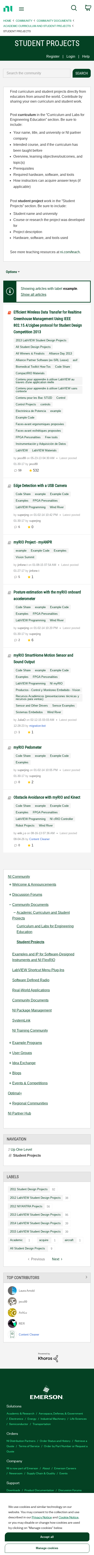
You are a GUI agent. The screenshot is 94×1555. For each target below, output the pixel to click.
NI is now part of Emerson (22, 1468)
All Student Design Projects (27, 1248)
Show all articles (33, 294)
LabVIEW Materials (44, 450)
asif (75, 360)
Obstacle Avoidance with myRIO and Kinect (47, 797)
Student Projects (30, 942)
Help (86, 56)
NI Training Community (30, 1030)
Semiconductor (18, 1424)
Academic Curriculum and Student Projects (37, 26)
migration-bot (37, 725)
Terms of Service (29, 1446)
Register (52, 56)
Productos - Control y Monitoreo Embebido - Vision (48, 690)
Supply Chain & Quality (41, 1473)
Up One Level (21, 1149)
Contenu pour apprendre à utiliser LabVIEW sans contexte (46, 390)
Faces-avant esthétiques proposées (38, 430)
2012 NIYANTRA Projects (26, 1206)
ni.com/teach (70, 252)
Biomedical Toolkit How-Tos (33, 366)
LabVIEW (22, 450)
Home (7, 20)
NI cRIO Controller (61, 819)
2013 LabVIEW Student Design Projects (35, 1214)
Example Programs (27, 1043)
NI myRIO (56, 683)
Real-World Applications (31, 990)
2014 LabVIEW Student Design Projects (35, 1223)
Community (24, 20)
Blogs (16, 1073)
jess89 (22, 458)
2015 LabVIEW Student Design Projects (35, 1231)
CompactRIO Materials (30, 373)
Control (60, 397)
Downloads (13, 1490)
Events (63, 1473)
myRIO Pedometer (28, 747)
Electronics (16, 1418)
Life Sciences (78, 1418)
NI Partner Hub (19, 1113)
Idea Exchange (24, 1063)
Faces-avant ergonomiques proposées (40, 424)
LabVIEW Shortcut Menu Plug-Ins (38, 970)
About (46, 1468)
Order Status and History (55, 1441)
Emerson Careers (65, 1468)
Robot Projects (25, 825)
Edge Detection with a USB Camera (40, 485)
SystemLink (21, 1020)
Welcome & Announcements (34, 884)
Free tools (51, 437)
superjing (23, 515)
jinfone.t (22, 564)
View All (47, 1277)
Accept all (47, 1537)
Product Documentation (39, 1490)
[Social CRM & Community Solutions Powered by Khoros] (48, 1357)
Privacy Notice (42, 1517)
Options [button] (11, 272)
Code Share (62, 366)
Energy (32, 1418)
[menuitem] (74, 9)
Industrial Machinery (53, 1418)
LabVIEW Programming (30, 507)
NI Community (19, 876)
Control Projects (26, 404)
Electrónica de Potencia (31, 411)
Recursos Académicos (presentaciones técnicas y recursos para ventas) (47, 698)
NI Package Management (32, 1010)
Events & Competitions (30, 1083)
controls (45, 404)
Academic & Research (20, 1413)
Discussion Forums (27, 894)
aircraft (69, 1240)
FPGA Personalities (28, 437)
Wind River (57, 507)
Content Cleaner (39, 839)
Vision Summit (25, 557)
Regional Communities (30, 1103)
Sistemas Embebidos (29, 712)
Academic (16, 1240)
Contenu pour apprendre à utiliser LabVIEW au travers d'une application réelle (45, 381)
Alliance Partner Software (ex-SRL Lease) (42, 360)
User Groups (22, 1053)
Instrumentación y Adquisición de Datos (41, 443)
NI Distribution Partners (21, 1441)
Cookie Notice (68, 1517)
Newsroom (16, 1473)
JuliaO (21, 719)
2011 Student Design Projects (29, 1189)
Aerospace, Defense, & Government (61, 1413)
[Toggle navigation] (22, 9)
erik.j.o (22, 833)
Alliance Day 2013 (60, 353)
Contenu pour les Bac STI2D (34, 397)
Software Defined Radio (30, 980)
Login (70, 56)
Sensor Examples (63, 705)
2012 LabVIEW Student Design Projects (35, 1197)
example (55, 411)
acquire (43, 1240)
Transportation (42, 1424)
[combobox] (36, 73)
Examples (22, 500)
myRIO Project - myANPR (33, 542)
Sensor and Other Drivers (32, 705)
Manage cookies (47, 1548)
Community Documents (54, 20)
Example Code (25, 417)
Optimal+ (15, 1093)
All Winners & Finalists (30, 353)
